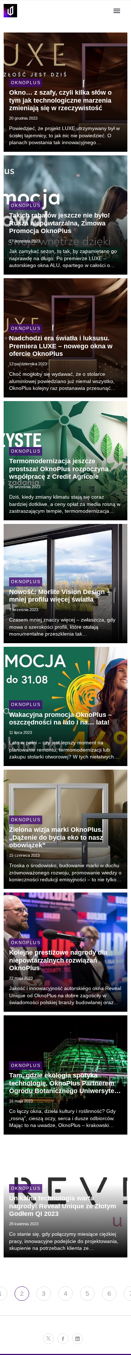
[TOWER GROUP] (10, 17)
